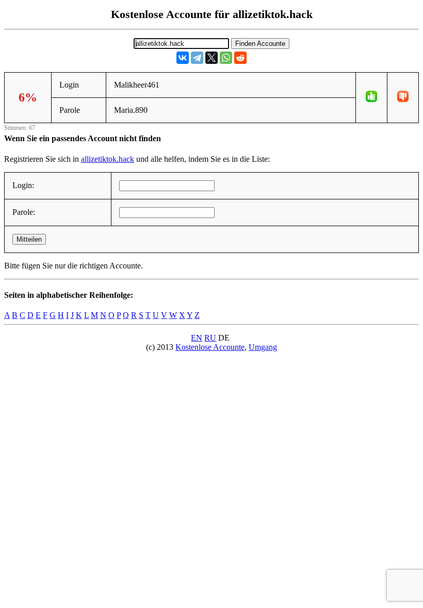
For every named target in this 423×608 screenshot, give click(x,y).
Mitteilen (29, 239)
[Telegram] (197, 58)
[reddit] (240, 58)
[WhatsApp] (226, 58)
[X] (211, 58)
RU (210, 337)
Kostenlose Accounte (210, 347)
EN (196, 337)
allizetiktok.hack (107, 159)
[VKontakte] (182, 58)
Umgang (263, 347)
